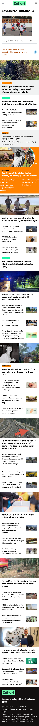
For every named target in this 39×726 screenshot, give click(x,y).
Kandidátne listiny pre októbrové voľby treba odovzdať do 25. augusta (11, 551)
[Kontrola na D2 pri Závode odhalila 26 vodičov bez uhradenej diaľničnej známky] (31, 485)
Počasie (5, 133)
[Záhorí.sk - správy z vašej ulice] (19, 3)
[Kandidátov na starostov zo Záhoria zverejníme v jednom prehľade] (31, 411)
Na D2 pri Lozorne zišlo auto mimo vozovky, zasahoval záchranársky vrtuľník (18, 89)
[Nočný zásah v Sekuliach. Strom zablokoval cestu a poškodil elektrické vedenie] (19, 281)
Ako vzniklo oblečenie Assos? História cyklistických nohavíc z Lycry (17, 264)
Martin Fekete (19, 41)
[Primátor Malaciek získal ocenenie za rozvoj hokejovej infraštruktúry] (19, 637)
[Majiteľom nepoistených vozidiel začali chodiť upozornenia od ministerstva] (31, 124)
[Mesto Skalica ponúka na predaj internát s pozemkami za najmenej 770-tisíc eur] (31, 619)
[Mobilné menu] (3, 3)
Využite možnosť (14, 709)
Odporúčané (6, 83)
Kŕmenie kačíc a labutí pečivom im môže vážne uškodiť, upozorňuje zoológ (12, 229)
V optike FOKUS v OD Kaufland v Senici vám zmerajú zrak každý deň (19, 102)
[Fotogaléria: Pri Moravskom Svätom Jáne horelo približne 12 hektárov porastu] (19, 568)
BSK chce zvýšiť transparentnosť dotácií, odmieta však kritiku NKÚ (12, 682)
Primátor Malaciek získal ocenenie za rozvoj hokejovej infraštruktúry (18, 651)
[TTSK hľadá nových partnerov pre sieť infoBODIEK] (31, 239)
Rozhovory (6, 366)
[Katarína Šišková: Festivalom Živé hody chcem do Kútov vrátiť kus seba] (19, 353)
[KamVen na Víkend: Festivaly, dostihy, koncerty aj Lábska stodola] (19, 157)
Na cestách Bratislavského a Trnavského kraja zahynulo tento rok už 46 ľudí (13, 671)
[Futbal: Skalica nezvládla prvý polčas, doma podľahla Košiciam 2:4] (31, 661)
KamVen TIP (5, 170)
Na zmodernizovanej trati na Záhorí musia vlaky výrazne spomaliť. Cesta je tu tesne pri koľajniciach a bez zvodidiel (19, 445)
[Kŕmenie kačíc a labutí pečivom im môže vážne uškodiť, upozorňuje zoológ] (31, 229)
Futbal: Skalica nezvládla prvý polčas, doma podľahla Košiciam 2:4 (13, 661)
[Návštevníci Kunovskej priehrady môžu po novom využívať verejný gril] (19, 205)
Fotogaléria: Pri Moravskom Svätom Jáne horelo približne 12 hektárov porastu (19, 583)
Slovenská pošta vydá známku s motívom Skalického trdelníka (10, 323)
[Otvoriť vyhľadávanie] (36, 3)
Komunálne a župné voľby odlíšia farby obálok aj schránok (18, 516)
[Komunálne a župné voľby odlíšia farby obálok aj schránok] (19, 502)
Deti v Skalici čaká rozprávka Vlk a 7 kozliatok (20, 182)
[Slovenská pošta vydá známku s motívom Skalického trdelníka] (31, 323)
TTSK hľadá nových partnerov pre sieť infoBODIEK (9, 239)
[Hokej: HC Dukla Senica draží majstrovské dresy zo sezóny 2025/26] (31, 112)
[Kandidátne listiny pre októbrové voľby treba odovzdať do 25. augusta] (31, 551)
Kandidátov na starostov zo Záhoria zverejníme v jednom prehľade (13, 410)
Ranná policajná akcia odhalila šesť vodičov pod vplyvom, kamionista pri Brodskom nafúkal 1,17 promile (12, 528)
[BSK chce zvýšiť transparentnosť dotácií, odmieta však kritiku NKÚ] (31, 682)
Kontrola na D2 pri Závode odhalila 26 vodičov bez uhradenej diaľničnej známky (13, 484)
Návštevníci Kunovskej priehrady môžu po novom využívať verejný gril (19, 219)
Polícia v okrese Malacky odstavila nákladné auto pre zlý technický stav (13, 540)
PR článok (5, 98)
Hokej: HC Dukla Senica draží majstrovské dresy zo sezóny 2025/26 (12, 112)
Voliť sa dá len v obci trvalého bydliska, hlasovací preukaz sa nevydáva (13, 249)
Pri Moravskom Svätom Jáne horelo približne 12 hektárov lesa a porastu (13, 607)
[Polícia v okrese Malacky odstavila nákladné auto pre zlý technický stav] (31, 541)
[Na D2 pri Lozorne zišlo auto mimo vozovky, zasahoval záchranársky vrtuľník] (19, 70)
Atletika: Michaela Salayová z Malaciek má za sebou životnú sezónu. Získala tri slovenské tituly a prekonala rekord (13, 310)
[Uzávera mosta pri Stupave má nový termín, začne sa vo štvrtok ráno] (31, 474)
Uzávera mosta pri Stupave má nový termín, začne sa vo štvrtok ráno (13, 474)
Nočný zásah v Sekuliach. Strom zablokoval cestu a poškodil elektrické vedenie (17, 297)
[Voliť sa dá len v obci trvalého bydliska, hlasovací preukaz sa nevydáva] (31, 250)
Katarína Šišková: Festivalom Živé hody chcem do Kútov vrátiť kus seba (18, 372)
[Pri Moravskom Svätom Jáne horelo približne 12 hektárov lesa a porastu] (31, 607)
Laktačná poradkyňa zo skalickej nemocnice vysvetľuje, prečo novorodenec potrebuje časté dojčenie (11, 385)
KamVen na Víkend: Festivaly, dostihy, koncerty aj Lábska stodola (19, 174)
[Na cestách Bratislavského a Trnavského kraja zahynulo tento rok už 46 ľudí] (31, 671)
